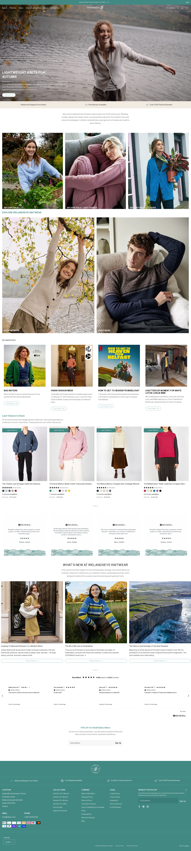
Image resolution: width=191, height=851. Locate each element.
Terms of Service (116, 804)
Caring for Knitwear (88, 804)
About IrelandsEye (88, 793)
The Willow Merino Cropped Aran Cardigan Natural (118, 484)
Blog (83, 821)
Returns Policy (86, 800)
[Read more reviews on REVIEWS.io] (179, 716)
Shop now (8, 95)
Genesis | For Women (60, 800)
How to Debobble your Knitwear (92, 807)
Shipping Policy (87, 797)
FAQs (83, 811)
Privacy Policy (115, 797)
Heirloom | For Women (61, 793)
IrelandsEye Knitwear (106, 845)
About (46, 8)
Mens (21, 8)
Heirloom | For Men (60, 804)
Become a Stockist (88, 817)
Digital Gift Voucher (60, 811)
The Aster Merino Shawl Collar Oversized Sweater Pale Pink (70, 484)
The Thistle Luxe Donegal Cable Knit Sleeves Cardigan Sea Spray (21, 484)
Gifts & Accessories (33, 8)
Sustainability (86, 814)
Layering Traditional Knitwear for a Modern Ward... (22, 646)
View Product (10, 403)
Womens (13, 8)
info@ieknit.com (8, 817)
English (8, 842)
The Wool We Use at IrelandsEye (79, 646)
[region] (95, 696)
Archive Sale (55, 8)
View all (95, 506)
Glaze (187, 845)
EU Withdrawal (115, 807)
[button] (13, 8)
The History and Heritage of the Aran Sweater (148, 646)
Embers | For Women (60, 797)
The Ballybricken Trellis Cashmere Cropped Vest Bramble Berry (164, 484)
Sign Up (118, 743)
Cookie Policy (115, 793)
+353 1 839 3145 (31, 817)
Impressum (114, 800)
